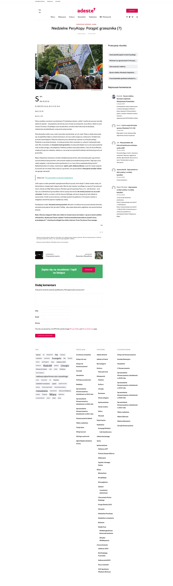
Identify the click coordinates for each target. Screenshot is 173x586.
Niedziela (56, 380)
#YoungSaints (103, 482)
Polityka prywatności (83, 380)
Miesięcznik (107, 17)
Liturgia (65, 365)
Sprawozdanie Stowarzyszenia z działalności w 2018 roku (127, 375)
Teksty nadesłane (82, 423)
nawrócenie (44, 380)
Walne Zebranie (122, 417)
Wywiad (101, 416)
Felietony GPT (103, 449)
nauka (37, 380)
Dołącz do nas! (81, 359)
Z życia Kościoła (102, 545)
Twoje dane (80, 427)
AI (43, 354)
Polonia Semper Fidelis (47, 387)
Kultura (72, 17)
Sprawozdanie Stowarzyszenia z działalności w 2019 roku (84, 391)
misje (50, 369)
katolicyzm (38, 365)
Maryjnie (101, 509)
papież (54, 383)
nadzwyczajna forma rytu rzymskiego (52, 376)
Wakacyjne (62, 17)
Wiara (53, 17)
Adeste (38, 355)
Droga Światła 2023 (105, 504)
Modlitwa (62, 369)
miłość (55, 369)
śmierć (48, 398)
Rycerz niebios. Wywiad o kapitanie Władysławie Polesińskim (123, 72)
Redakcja (50, 1)
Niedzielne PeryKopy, (84, 24)
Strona (37, 323)
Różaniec (101, 522)
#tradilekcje (102, 478)
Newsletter (82, 17)
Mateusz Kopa (82, 33)
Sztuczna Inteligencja (65, 391)
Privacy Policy (74, 329)
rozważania (42, 390)
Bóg (56, 355)
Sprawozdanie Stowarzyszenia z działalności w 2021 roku (84, 411)
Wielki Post (61, 394)
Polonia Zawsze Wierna (60, 387)
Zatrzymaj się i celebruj (117, 66)
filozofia (70, 358)
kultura (56, 365)
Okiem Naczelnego (103, 436)
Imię (36, 311)
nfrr (50, 380)
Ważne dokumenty (123, 421)
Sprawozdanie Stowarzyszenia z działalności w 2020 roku (84, 401)
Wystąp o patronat (82, 436)
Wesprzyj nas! (81, 432)
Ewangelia (56, 358)
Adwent (101, 487)
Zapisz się (88, 269)
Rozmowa (101, 393)
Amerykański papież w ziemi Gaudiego (122, 55)
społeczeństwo (53, 390)
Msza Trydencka (40, 372)
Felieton (101, 380)
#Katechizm (102, 473)
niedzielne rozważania (43, 383)
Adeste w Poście (102, 359)
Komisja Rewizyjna (123, 359)
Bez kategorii (101, 364)
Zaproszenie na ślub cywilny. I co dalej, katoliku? (127, 172)
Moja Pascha (101, 420)
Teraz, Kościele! (103, 565)
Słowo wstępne (103, 398)
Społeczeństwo (103, 402)
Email (37, 317)
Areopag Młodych (104, 428)
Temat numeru (103, 407)
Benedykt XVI (50, 354)
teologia (38, 394)
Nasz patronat (103, 372)
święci (54, 398)
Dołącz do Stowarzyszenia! (126, 355)
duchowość (47, 358)
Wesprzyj (132, 10)
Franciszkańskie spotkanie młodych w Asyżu (123, 78)
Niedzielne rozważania (106, 518)
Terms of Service (87, 329)
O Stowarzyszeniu (123, 368)
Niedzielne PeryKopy (105, 513)
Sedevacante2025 (104, 560)
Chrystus (62, 354)
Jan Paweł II (45, 362)
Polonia (38, 387)
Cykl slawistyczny (105, 432)
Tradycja (44, 394)
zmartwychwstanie (40, 398)
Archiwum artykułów (83, 355)
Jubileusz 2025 (61, 362)
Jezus (52, 362)
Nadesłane (93, 17)
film (65, 358)
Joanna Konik (121, 169)
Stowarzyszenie (40, 1)
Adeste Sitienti (102, 355)
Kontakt (57, 1)
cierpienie (39, 358)
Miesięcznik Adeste (41, 369)
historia (37, 361)
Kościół (47, 365)
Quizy (99, 441)
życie (59, 398)
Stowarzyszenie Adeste (84, 418)
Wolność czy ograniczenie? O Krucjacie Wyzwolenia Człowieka (123, 61)
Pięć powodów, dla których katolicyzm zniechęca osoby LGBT (127, 145)
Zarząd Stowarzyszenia (125, 426)
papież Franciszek (62, 383)
